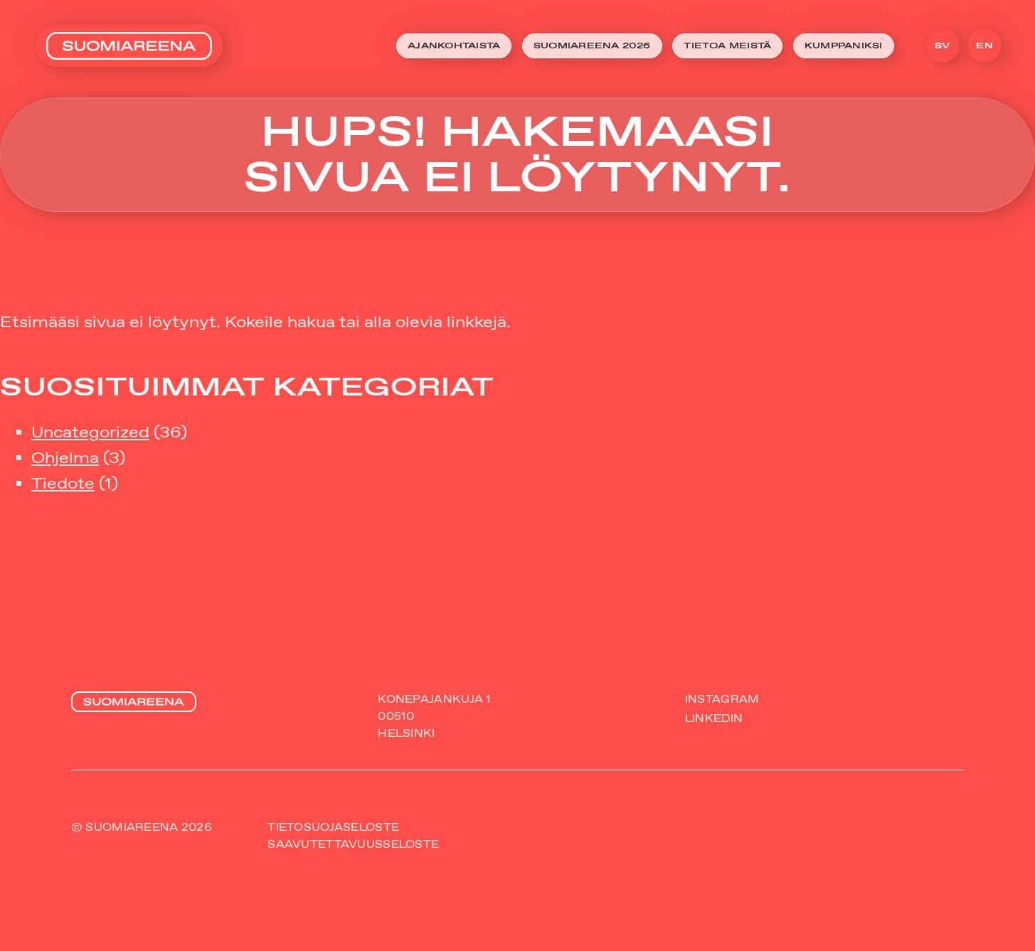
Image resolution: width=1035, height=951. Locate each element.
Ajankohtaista (454, 46)
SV (942, 46)
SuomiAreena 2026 (592, 46)
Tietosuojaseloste (333, 827)
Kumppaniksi (844, 46)
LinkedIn (714, 718)
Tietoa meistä (727, 46)
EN (984, 46)
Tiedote (63, 483)
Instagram (722, 699)
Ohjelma (65, 457)
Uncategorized (90, 432)
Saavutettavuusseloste (353, 844)
